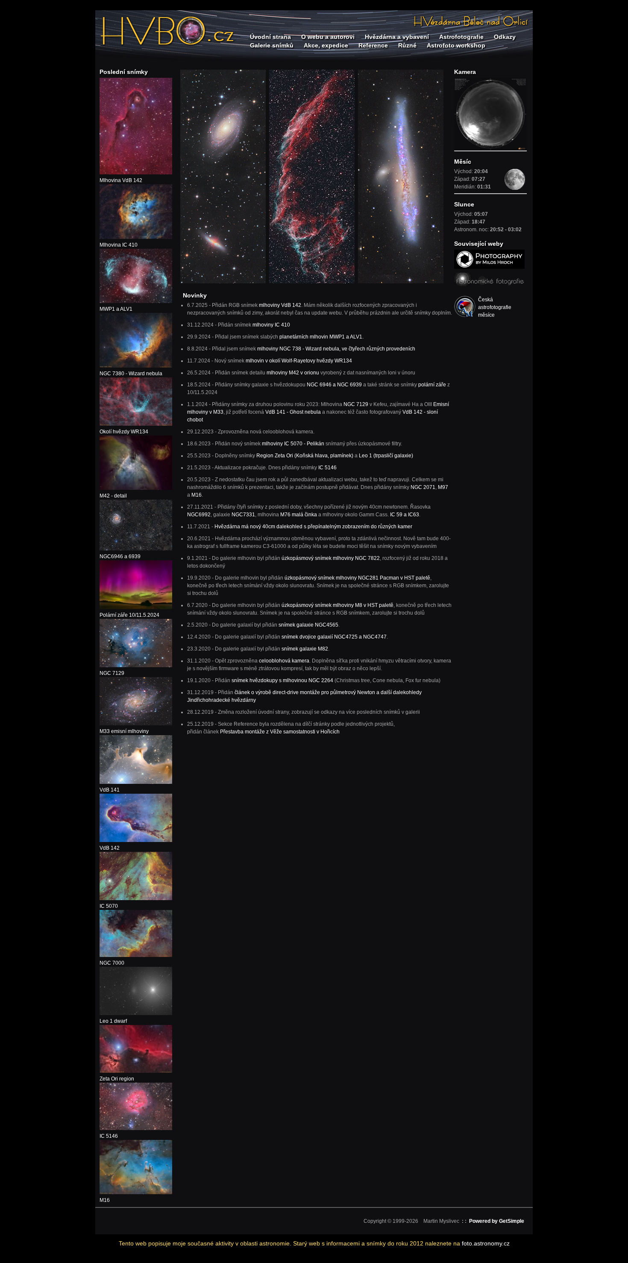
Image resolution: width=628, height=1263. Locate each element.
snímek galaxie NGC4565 (308, 625)
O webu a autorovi (328, 36)
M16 (196, 495)
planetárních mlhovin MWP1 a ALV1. (321, 337)
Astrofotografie (461, 36)
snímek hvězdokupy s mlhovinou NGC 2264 (282, 680)
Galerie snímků (271, 45)
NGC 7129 (355, 404)
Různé (407, 45)
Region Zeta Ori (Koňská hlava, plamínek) (304, 456)
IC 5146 (327, 468)
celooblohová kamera (284, 661)
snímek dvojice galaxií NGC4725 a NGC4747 (334, 637)
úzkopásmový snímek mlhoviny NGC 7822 (331, 558)
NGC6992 (199, 515)
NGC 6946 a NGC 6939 (335, 385)
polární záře (432, 385)
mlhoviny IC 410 (271, 325)
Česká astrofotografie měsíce (493, 307)
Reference (373, 45)
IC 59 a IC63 (404, 515)
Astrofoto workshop (456, 45)
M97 (443, 487)
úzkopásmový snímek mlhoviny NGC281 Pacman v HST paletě (357, 578)
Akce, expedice (326, 45)
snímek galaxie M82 (305, 649)
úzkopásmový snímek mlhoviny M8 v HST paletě (337, 605)
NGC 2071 (423, 487)
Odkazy (505, 36)
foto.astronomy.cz (486, 1243)
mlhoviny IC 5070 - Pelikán (293, 444)
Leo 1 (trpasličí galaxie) (386, 456)
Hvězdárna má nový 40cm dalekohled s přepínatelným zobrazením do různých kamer (313, 527)
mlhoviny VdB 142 (280, 305)
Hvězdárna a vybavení (397, 36)
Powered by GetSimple (496, 1221)
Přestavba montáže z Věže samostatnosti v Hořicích (280, 732)
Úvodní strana (270, 36)
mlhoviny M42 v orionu (293, 373)
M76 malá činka (298, 515)
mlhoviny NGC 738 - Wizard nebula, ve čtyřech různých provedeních (336, 349)
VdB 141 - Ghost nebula (293, 412)
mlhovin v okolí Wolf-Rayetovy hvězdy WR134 (299, 361)
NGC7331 (243, 515)
